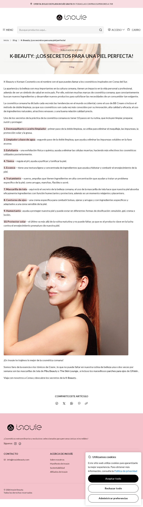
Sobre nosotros (57, 459)
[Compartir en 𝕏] (64, 403)
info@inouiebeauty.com (18, 459)
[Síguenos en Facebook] (19, 443)
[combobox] (60, 29)
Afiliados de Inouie (58, 472)
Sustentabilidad (57, 468)
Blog (15, 40)
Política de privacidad (125, 470)
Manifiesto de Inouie (59, 463)
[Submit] (101, 29)
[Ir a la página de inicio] (71, 17)
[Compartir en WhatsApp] (71, 403)
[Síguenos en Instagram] (15, 443)
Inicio (6, 40)
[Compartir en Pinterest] (79, 403)
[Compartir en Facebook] (56, 403)
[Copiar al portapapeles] (86, 403)
